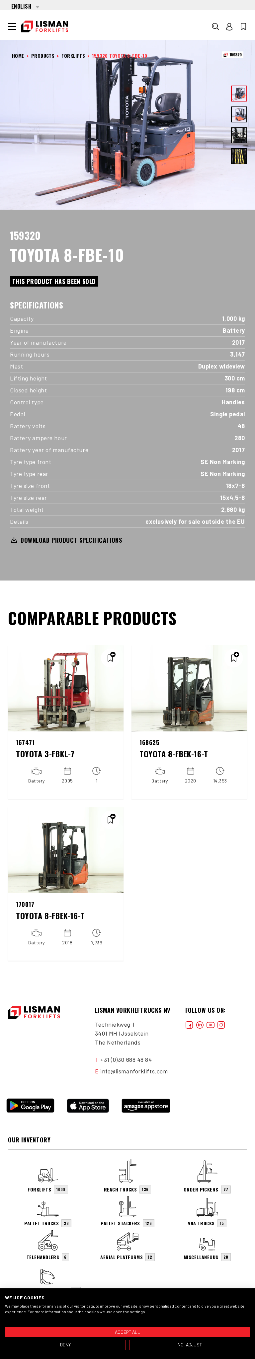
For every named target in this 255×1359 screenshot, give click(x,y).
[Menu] (12, 27)
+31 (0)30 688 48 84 (126, 1059)
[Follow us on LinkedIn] (200, 1024)
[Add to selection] (110, 658)
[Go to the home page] (44, 27)
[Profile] (229, 27)
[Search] (215, 27)
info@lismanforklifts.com (134, 1071)
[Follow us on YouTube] (210, 1024)
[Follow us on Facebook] (189, 1024)
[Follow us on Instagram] (221, 1024)
